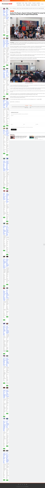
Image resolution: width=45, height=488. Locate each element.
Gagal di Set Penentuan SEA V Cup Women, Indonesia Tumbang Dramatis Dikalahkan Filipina (7, 330)
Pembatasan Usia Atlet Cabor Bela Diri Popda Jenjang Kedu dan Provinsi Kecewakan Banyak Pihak (8, 14)
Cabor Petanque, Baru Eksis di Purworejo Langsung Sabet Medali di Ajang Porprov (4, 104)
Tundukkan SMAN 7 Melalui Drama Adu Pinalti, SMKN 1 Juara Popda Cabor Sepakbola (4, 74)
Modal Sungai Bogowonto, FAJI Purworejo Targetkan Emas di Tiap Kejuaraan (8, 132)
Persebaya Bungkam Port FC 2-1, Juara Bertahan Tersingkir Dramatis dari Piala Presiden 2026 (4, 230)
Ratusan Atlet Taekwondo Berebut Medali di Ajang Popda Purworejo (4, 13)
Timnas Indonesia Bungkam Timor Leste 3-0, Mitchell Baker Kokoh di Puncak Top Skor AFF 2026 (4, 458)
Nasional (4, 192)
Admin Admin (17, 138)
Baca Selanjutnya (4, 66)
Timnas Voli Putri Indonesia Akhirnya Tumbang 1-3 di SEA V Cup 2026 (7, 424)
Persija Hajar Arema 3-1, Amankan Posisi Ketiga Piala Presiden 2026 (4, 196)
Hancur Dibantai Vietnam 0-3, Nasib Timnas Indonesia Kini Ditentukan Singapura (7, 393)
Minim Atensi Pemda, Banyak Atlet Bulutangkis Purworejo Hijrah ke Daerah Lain (8, 43)
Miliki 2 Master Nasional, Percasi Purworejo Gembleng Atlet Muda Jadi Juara (7, 103)
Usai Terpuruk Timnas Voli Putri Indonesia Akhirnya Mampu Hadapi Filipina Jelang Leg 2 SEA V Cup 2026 (4, 426)
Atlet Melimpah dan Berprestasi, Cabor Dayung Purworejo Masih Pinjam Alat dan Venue (5, 43)
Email (24, 124)
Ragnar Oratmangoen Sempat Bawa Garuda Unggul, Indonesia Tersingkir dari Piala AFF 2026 (8, 362)
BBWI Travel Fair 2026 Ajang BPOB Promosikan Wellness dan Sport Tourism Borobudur (8, 294)
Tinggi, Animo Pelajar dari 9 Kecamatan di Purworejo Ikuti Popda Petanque (7, 73)
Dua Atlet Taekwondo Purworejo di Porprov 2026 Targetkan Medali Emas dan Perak (21, 137)
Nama (12, 124)
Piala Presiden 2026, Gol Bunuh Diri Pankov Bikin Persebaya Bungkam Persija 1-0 (7, 263)
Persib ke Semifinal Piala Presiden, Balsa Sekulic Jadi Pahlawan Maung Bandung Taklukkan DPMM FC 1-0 (7, 458)
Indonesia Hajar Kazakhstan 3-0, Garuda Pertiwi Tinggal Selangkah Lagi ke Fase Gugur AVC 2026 (4, 331)
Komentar (12, 115)
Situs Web (37, 124)
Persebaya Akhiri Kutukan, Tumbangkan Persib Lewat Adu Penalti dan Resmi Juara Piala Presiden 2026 (8, 166)
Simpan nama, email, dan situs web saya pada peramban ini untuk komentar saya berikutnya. (22, 127)
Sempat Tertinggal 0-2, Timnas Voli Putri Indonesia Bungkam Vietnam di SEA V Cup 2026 (4, 394)
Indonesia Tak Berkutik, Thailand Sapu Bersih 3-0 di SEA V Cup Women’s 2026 (4, 362)
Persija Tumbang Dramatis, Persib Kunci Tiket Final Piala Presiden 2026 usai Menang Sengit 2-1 (7, 198)
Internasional (4, 324)
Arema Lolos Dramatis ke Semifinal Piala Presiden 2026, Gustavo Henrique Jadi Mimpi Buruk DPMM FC (7, 231)
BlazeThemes (27, 486)
